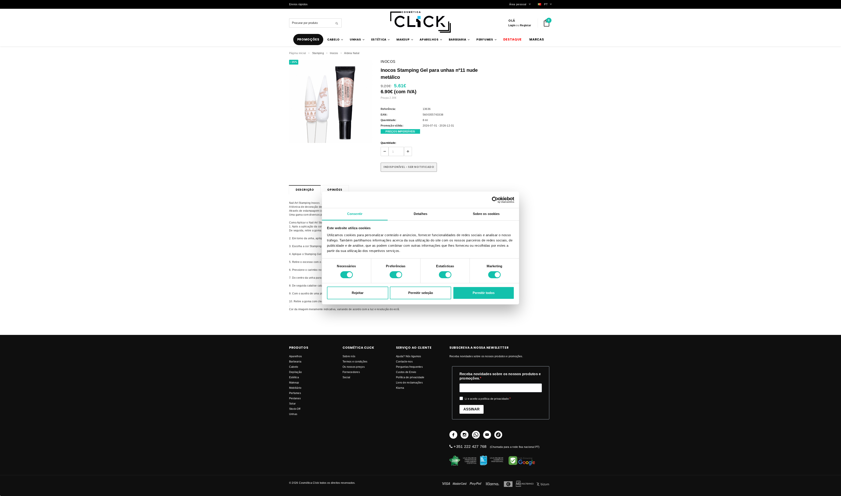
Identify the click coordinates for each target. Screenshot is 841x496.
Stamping (318, 53)
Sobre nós (349, 356)
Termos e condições (355, 361)
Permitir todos (484, 293)
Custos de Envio (406, 372)
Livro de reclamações (409, 382)
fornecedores (351, 372)
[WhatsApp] (476, 435)
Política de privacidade (410, 377)
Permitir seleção (420, 293)
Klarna (400, 387)
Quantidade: (388, 142)
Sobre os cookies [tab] (486, 214)
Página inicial (297, 53)
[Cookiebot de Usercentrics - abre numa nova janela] (495, 200)
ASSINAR (471, 409)
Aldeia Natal (351, 53)
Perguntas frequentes (409, 366)
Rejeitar (358, 293)
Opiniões (334, 190)
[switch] (396, 274)
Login (511, 25)
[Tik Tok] (498, 435)
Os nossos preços (354, 366)
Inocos (334, 53)
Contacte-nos (404, 361)
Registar (525, 25)
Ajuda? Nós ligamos (408, 356)
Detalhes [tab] (420, 214)
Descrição (305, 190)
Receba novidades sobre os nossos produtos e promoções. (500, 376)
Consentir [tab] (354, 214)
